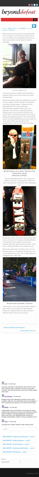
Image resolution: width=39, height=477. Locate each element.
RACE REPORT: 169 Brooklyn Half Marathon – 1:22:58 (18, 436)
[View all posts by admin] (24, 28)
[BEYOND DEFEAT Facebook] (32, 5)
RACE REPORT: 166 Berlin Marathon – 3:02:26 (16, 440)
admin (20, 28)
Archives (3, 459)
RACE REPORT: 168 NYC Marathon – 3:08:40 (16, 444)
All (30, 28)
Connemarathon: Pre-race (27, 331)
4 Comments (11, 30)
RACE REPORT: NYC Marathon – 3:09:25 (15, 452)
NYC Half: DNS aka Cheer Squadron (14, 327)
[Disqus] (19, 356)
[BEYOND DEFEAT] (19, 12)
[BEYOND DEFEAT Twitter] (37, 5)
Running (5, 30)
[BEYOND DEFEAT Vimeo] (34, 5)
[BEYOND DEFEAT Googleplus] (29, 5)
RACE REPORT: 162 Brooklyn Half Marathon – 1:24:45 (18, 448)
